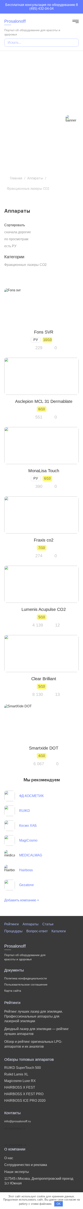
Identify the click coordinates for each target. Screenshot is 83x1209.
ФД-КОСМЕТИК (31, 796)
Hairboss (26, 870)
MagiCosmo (28, 840)
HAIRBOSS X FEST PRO (23, 1094)
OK (59, 1203)
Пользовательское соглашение (25, 984)
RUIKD (24, 811)
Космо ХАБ (28, 825)
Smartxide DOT (43, 748)
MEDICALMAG (30, 855)
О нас (8, 1158)
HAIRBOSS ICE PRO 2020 (25, 1100)
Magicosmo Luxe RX (20, 1081)
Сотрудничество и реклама (25, 1165)
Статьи (47, 924)
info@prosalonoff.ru (17, 1121)
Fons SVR (43, 332)
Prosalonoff (15, 21)
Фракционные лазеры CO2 (25, 265)
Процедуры (13, 931)
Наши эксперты (16, 1172)
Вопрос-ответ (37, 931)
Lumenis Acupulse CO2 (43, 609)
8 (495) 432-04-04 (53, 6)
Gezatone (26, 885)
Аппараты (31, 924)
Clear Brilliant (43, 678)
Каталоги (59, 931)
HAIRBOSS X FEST (19, 1087)
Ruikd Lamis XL (16, 1074)
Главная (16, 178)
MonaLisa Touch (43, 470)
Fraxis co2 (43, 540)
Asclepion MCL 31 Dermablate (43, 401)
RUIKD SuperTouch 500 (22, 1067)
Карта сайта (12, 990)
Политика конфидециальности (25, 978)
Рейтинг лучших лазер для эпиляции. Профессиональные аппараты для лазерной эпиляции (33, 1016)
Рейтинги (11, 924)
